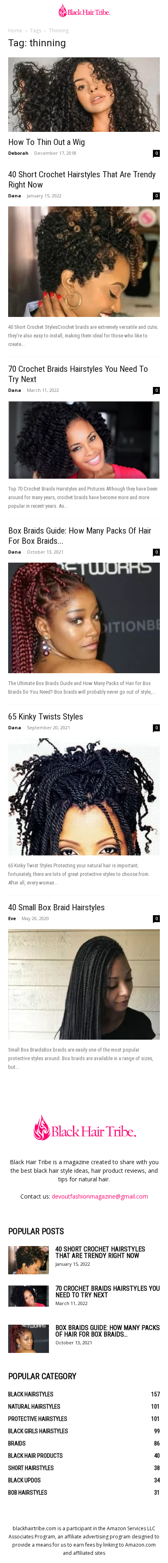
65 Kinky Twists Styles (45, 717)
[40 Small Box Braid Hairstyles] (84, 984)
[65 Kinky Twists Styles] (84, 796)
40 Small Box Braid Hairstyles (56, 907)
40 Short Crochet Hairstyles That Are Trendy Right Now (100, 1252)
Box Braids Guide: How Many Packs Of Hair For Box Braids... (107, 1331)
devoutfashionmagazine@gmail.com (100, 1196)
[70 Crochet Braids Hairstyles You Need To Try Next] (84, 440)
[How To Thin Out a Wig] (84, 94)
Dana (14, 195)
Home (15, 30)
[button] (14, 11)
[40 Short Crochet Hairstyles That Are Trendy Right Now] (84, 261)
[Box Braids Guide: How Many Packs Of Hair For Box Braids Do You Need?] (84, 618)
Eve (12, 918)
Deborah (18, 153)
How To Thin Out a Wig (46, 142)
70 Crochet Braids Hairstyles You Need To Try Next (107, 1292)
